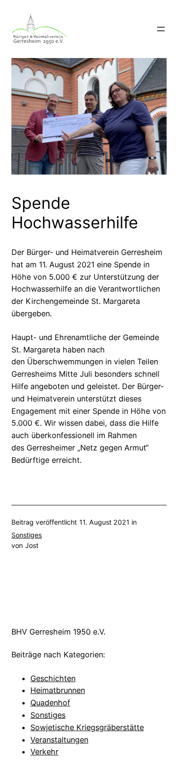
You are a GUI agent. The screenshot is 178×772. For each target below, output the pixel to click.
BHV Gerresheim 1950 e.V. (58, 631)
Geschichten (52, 678)
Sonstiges (26, 535)
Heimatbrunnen (57, 690)
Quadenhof (50, 702)
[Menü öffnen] (161, 29)
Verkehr (44, 751)
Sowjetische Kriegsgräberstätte (87, 727)
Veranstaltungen (59, 739)
